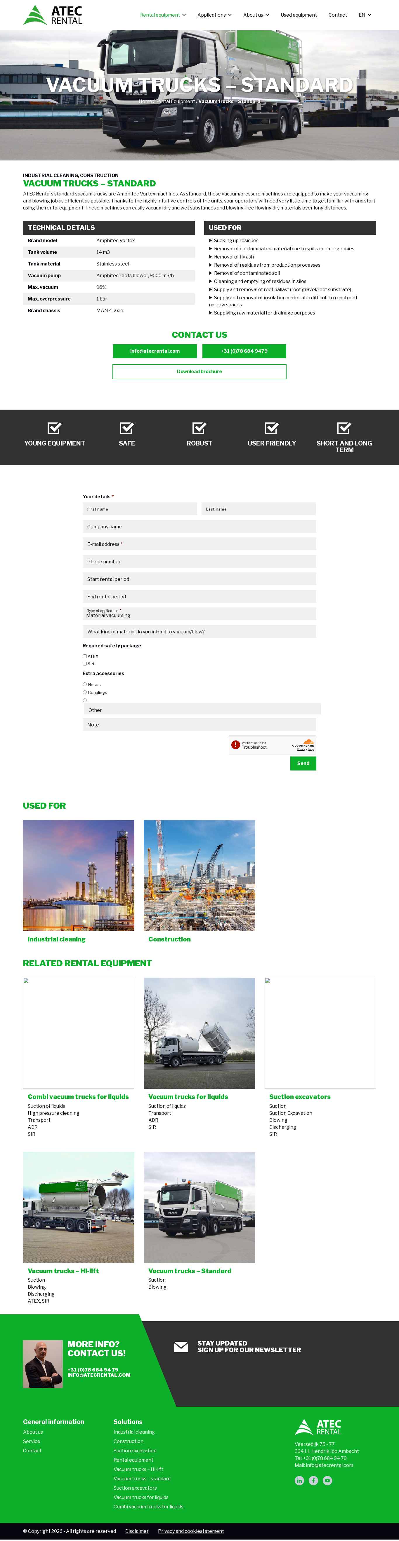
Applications (211, 15)
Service (31, 1441)
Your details (98, 496)
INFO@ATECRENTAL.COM (99, 1375)
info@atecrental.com (155, 351)
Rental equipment (160, 15)
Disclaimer (137, 1531)
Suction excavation (135, 1450)
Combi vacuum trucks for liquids (148, 1506)
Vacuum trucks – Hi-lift (138, 1469)
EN (362, 15)
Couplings (97, 692)
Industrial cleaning (134, 1432)
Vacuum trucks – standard (142, 1478)
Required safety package (112, 646)
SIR (91, 663)
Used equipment (299, 15)
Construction (128, 1441)
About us (253, 15)
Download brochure (199, 371)
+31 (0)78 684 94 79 (92, 1370)
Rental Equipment (175, 101)
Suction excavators (135, 1488)
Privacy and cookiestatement (191, 1531)
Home (145, 101)
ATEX (93, 656)
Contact (338, 15)
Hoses (94, 684)
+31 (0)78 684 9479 (244, 351)
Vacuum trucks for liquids (141, 1497)
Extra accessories (103, 673)
